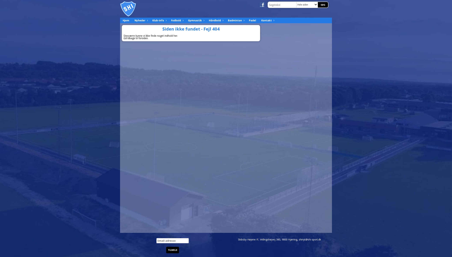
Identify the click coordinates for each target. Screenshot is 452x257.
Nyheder (140, 20)
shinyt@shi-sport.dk (310, 239)
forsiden (143, 38)
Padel (252, 20)
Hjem (126, 20)
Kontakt (266, 20)
